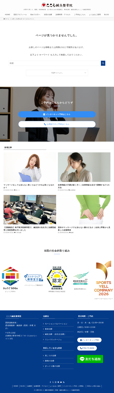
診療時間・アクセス (41, 386)
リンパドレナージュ (53, 339)
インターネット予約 (90, 340)
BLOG (22, 386)
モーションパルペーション (56, 324)
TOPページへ (57, 73)
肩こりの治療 (50, 356)
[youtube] (61, 382)
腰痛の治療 (49, 361)
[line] (58, 382)
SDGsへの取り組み (93, 386)
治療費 (29, 386)
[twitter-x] (53, 382)
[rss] (64, 382)
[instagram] (56, 382)
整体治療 (48, 329)
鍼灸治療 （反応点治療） (55, 334)
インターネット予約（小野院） (74, 386)
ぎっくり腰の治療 (52, 366)
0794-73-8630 (88, 348)
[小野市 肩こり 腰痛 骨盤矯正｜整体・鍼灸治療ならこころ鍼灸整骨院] (57, 5)
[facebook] (50, 382)
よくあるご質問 (55, 386)
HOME (16, 386)
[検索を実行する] (103, 63)
